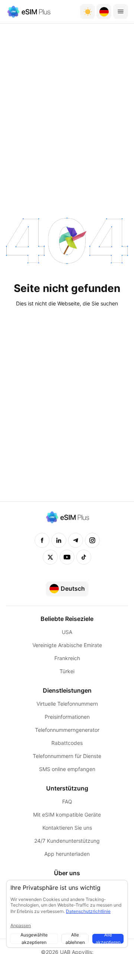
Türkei (67, 671)
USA (67, 632)
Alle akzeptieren (108, 939)
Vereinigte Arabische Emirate (67, 645)
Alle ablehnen (75, 939)
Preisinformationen (67, 717)
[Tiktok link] (83, 557)
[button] (103, 11)
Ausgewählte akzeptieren (34, 939)
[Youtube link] (67, 557)
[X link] (50, 557)
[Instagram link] (92, 540)
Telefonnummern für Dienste (67, 756)
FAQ (67, 801)
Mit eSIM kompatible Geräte (67, 814)
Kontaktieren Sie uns (67, 827)
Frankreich (67, 658)
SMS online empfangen (67, 769)
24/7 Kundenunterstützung (67, 841)
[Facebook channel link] (42, 540)
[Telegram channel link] (75, 540)
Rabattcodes (67, 743)
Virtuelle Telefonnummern (67, 703)
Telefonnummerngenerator (67, 730)
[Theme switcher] (87, 11)
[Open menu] (120, 11)
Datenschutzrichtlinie (88, 911)
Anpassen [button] (20, 925)
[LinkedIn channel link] (58, 540)
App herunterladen (67, 854)
